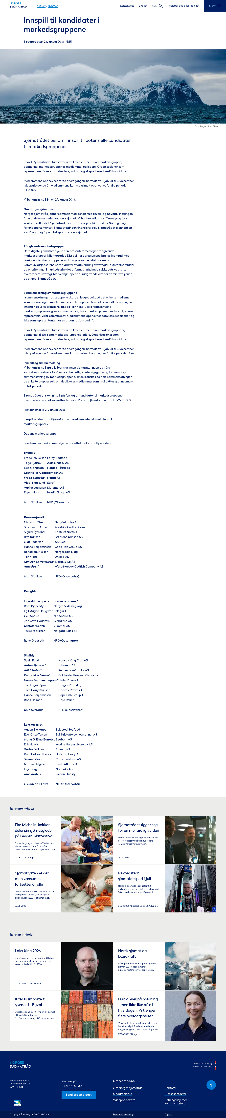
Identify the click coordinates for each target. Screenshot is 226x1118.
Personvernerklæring (123, 1114)
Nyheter (53, 5)
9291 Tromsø (16, 1086)
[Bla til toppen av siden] (211, 1085)
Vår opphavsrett (124, 1100)
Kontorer (170, 1088)
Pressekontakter (175, 1094)
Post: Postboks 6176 (20, 1083)
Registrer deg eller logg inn (183, 5)
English (143, 5)
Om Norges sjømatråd (128, 1088)
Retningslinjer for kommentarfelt (176, 1101)
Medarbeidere (122, 1094)
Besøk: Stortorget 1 (19, 1080)
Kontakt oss (127, 5)
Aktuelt (41, 5)
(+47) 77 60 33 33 (72, 1086)
